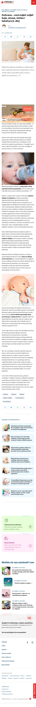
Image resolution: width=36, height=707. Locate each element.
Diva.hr (23, 675)
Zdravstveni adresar (8, 661)
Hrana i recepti (6, 653)
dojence (13, 394)
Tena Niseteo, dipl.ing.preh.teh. (17, 27)
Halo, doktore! (6, 657)
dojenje (22, 394)
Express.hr (29, 678)
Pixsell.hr (22, 678)
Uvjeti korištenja (6, 691)
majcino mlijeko (7, 398)
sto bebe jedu (19, 398)
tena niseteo (7, 401)
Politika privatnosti (7, 694)
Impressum (5, 689)
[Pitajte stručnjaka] (34, 690)
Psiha (3, 645)
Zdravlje (4, 642)
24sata (10, 678)
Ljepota (4, 649)
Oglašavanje (5, 686)
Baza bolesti (6, 665)
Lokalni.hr (28, 675)
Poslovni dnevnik (14, 675)
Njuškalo (4, 678)
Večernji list (5, 675)
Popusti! (15, 678)
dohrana (5, 394)
